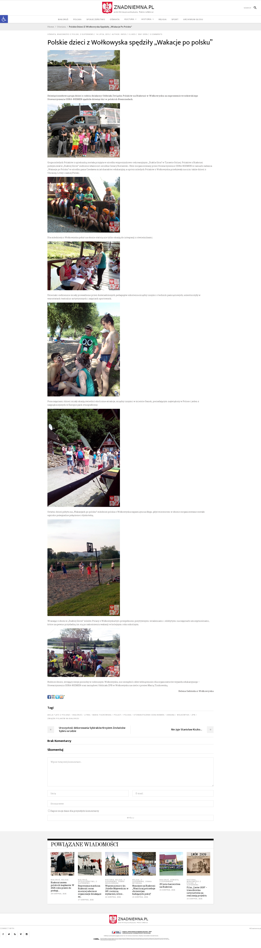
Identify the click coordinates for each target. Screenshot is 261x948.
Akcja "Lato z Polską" (58, 715)
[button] (4, 19)
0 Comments (156, 34)
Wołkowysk (183, 715)
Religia (64, 880)
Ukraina (170, 715)
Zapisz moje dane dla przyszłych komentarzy (74, 810)
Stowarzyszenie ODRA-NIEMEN (149, 715)
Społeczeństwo (86, 882)
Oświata (61, 27)
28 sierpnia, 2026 (58, 894)
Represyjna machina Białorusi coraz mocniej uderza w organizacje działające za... (89, 891)
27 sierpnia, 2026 (86, 900)
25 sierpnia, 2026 (140, 897)
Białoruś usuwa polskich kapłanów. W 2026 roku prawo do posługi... (62, 886)
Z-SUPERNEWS (87, 34)
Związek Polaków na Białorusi (63, 719)
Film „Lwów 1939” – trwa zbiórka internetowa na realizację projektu (197, 891)
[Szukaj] (253, 8)
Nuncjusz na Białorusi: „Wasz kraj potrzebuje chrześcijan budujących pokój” (144, 889)
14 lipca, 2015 (103, 34)
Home (50, 27)
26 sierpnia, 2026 (113, 897)
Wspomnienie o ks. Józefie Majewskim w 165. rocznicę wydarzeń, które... (116, 889)
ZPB (193, 715)
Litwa (87, 715)
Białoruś (77, 715)
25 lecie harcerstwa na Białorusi (170, 885)
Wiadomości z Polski (68, 34)
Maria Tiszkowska (101, 715)
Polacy (117, 715)
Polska (127, 715)
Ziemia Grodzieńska (114, 882)
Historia (109, 880)
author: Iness (119, 34)
